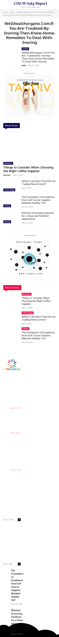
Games (7, 206)
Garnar (6, 175)
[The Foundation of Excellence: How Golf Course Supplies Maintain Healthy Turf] (11, 202)
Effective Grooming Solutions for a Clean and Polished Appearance (38, 215)
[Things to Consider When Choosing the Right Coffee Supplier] (29, 145)
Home (5, 12)
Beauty (7, 222)
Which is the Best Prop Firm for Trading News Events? (39, 182)
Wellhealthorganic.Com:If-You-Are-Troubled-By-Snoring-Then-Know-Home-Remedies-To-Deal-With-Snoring (39, 57)
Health (25, 49)
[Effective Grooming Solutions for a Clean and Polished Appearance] (11, 218)
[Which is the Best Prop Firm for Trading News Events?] (11, 186)
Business (8, 163)
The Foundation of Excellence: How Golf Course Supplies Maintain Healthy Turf (38, 199)
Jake (24, 65)
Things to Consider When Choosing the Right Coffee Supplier (28, 169)
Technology (9, 190)
